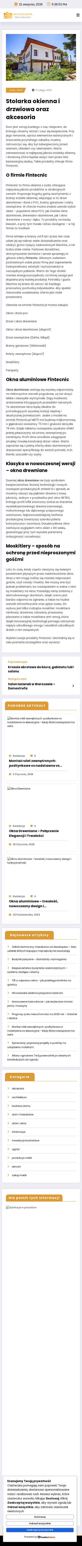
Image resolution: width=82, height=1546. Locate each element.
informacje (18, 1132)
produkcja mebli (22, 1158)
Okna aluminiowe (17, 390)
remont (16, 1166)
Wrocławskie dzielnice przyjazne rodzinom (37, 993)
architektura (19, 1097)
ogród (16, 1149)
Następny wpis (17, 679)
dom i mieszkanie (22, 1114)
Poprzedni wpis (17, 662)
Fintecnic (32, 258)
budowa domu (21, 1106)
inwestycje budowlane (25, 1140)
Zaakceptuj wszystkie (39, 1529)
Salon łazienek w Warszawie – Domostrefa (31, 686)
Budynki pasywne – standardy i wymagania (39, 959)
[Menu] (78, 15)
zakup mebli (19, 1175)
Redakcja (19, 756)
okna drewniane (28, 480)
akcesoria (18, 1088)
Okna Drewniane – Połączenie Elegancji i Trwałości (34, 833)
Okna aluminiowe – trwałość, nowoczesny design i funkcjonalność (33, 904)
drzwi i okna (16, 90)
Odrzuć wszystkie (40, 1523)
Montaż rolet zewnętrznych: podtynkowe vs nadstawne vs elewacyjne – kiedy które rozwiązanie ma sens (34, 763)
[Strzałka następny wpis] (73, 686)
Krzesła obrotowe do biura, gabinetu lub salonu (40, 669)
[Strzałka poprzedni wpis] (73, 667)
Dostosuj (39, 1516)
